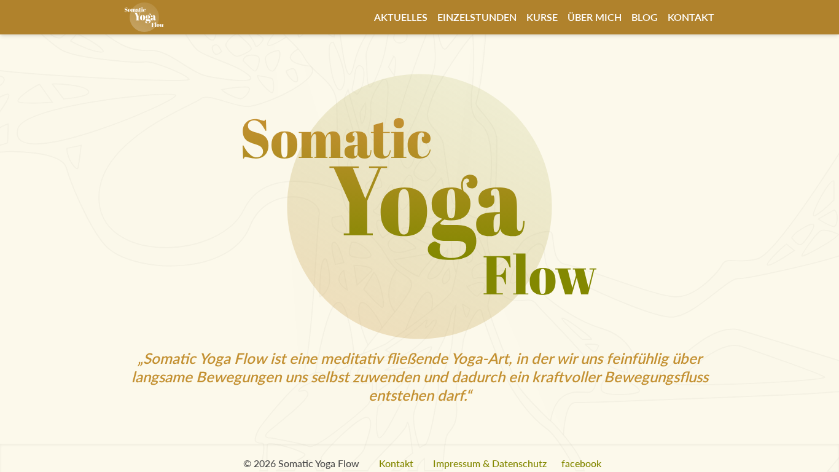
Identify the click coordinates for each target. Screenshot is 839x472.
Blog (644, 17)
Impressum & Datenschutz (490, 463)
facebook (581, 463)
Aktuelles (400, 17)
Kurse (542, 17)
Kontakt (691, 17)
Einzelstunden (477, 17)
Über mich (595, 17)
